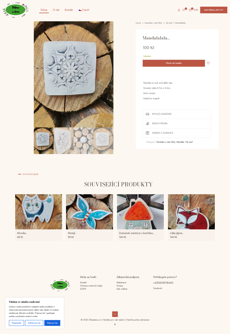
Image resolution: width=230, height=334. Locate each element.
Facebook (157, 288)
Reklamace (121, 282)
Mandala (180, 142)
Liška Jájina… (177, 233)
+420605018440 (163, 283)
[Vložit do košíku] (58, 198)
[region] (34, 313)
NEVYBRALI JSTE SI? (213, 10)
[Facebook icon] (115, 324)
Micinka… (22, 233)
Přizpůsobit (16, 323)
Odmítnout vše (34, 323)
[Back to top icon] (115, 314)
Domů (138, 22)
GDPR (83, 288)
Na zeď (169, 22)
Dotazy (120, 285)
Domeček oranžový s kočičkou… (137, 233)
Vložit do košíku (174, 63)
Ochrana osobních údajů (91, 285)
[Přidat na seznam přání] (58, 209)
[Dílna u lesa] (16, 10)
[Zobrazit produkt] (58, 203)
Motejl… (72, 233)
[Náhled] (58, 215)
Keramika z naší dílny (153, 22)
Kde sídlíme (122, 288)
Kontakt (83, 282)
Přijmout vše (52, 323)
